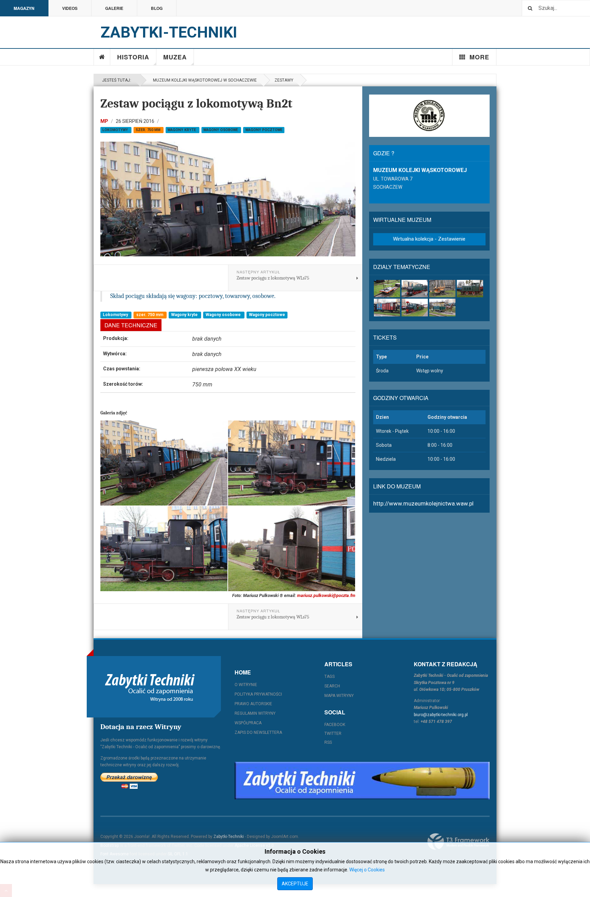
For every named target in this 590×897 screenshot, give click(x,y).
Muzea (175, 57)
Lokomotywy (115, 130)
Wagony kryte (182, 130)
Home (102, 57)
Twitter (332, 733)
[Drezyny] (387, 288)
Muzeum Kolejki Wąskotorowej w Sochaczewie (204, 80)
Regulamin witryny (255, 713)
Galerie (114, 8)
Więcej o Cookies (367, 869)
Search (332, 686)
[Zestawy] (415, 307)
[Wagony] (387, 307)
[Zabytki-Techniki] (149, 686)
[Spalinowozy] (470, 288)
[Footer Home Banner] (362, 780)
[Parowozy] (415, 288)
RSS (328, 742)
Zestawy (284, 80)
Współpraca (248, 723)
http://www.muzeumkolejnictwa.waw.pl (423, 503)
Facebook (334, 724)
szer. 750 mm (148, 130)
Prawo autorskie (253, 703)
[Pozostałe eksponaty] (442, 307)
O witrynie (246, 684)
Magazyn (24, 8)
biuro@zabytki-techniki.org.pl (441, 714)
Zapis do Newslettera (258, 732)
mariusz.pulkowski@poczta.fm (326, 595)
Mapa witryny (339, 695)
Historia (133, 57)
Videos (70, 8)
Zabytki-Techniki (228, 836)
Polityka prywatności (258, 694)
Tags (329, 676)
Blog (157, 8)
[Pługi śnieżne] (442, 288)
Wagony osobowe (221, 130)
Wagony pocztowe (263, 130)
